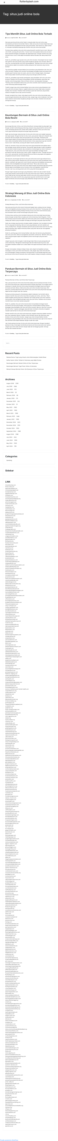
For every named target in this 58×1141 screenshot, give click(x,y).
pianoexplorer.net (10, 1034)
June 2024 (9, 440)
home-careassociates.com (12, 709)
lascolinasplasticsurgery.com (13, 998)
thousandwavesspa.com (11, 886)
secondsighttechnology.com (12, 668)
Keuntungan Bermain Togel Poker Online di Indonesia (21, 366)
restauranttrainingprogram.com (13, 682)
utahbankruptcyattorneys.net (13, 621)
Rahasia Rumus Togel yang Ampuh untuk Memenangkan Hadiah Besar (26, 357)
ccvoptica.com (9, 1010)
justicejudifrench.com (11, 813)
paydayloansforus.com (11, 519)
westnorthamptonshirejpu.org (13, 568)
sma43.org (8, 1002)
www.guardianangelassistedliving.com (15, 1056)
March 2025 (9, 413)
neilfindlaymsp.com (10, 889)
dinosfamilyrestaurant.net (12, 588)
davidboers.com (9, 944)
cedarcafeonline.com (10, 500)
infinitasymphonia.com (11, 784)
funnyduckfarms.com (10, 1088)
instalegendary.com (10, 529)
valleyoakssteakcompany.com (13, 903)
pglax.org (7, 857)
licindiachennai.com (10, 492)
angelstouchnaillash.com (12, 660)
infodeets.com (9, 495)
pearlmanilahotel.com (11, 546)
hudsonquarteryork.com (11, 1049)
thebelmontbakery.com (11, 520)
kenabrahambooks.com (11, 775)
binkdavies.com (9, 772)
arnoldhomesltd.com (10, 611)
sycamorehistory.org (10, 1025)
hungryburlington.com (11, 820)
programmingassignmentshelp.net (14, 514)
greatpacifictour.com (10, 883)
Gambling (12, 105)
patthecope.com (9, 911)
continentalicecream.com (12, 769)
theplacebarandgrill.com (11, 894)
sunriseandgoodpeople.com (12, 862)
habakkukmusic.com (10, 952)
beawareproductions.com (12, 804)
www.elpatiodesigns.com (12, 1048)
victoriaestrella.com (10, 884)
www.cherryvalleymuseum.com (13, 578)
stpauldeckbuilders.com (11, 985)
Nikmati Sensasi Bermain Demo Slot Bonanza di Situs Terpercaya (25, 369)
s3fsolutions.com (9, 599)
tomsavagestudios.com (11, 687)
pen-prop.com (9, 961)
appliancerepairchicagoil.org (12, 526)
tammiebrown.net (10, 832)
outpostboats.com (10, 723)
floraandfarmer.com (10, 597)
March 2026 (9, 392)
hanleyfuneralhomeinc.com (12, 653)
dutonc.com (8, 833)
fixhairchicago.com (10, 906)
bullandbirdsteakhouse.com (12, 996)
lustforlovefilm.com (10, 781)
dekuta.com (8, 1019)
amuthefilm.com (9, 779)
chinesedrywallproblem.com (12, 864)
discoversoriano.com (10, 738)
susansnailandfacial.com (11, 959)
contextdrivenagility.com (11, 806)
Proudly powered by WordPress (9, 1140)
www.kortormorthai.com (11, 978)
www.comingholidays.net (12, 741)
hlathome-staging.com (11, 673)
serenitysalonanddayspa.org (12, 498)
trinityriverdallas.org (10, 701)
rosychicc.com (9, 721)
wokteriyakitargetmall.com (12, 675)
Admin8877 (24, 37)
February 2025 (10, 416)
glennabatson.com (10, 762)
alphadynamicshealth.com (12, 1083)
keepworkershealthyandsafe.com (14, 531)
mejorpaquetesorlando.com (12, 655)
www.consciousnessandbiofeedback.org (16, 1029)
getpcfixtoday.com (10, 539)
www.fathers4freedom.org (12, 964)
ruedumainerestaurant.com (12, 791)
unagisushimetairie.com (11, 536)
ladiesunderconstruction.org (12, 583)
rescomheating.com (10, 1116)
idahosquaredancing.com (12, 626)
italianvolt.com (9, 633)
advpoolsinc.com (9, 898)
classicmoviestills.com (11, 735)
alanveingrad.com (10, 845)
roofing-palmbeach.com (11, 607)
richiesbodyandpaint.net (11, 490)
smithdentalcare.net (10, 1121)
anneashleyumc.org (10, 981)
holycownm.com (9, 877)
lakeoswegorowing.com (11, 1100)
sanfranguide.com (10, 743)
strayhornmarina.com (11, 764)
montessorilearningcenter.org (13, 1066)
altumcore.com (9, 918)
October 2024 (10, 428)
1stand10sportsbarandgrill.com (13, 656)
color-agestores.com (10, 716)
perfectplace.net (9, 702)
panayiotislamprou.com (11, 560)
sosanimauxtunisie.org (11, 551)
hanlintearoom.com (10, 1087)
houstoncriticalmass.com (12, 748)
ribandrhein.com (9, 694)
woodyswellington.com (11, 1044)
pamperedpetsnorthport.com (13, 646)
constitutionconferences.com (13, 910)
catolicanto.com (9, 697)
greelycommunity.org (11, 789)
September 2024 (11, 431)
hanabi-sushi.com (10, 1015)
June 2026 (9, 389)
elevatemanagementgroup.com (13, 1092)
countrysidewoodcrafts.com (12, 524)
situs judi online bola (24, 105)
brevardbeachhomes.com (12, 600)
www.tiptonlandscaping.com (12, 1007)
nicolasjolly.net (9, 782)
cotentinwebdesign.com (11, 580)
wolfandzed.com (9, 1017)
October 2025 (10, 404)
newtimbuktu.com (10, 509)
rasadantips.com (9, 507)
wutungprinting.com (10, 849)
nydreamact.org (9, 534)
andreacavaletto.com (10, 711)
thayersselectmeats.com (11, 925)
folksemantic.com (10, 629)
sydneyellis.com (9, 679)
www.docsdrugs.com (10, 990)
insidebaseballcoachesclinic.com (14, 1075)
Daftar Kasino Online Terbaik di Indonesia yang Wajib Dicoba (23, 360)
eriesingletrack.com (10, 645)
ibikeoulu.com (9, 808)
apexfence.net (9, 1126)
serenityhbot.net (9, 956)
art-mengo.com (9, 828)
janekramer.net (9, 825)
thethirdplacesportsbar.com (12, 1041)
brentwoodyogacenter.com (12, 1005)
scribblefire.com (9, 706)
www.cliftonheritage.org (11, 1000)
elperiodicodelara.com (11, 488)
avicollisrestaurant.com (11, 891)
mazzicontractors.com (11, 1039)
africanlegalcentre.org (11, 786)
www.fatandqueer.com (11, 979)
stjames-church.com (10, 798)
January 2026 (10, 398)
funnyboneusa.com (10, 869)
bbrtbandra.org (9, 541)
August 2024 (10, 434)
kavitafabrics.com (10, 874)
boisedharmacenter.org (11, 714)
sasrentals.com (9, 667)
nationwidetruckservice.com (12, 879)
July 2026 (9, 386)
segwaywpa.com (9, 928)
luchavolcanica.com (10, 876)
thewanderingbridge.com (12, 815)
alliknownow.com (9, 753)
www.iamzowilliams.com (11, 1031)
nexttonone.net (9, 954)
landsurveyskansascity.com (12, 983)
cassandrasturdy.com (11, 731)
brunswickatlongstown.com (12, 821)
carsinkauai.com (9, 1076)
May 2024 (9, 443)
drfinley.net (8, 1095)
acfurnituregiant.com (10, 502)
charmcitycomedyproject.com (13, 803)
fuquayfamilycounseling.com (13, 1102)
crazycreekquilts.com (11, 770)
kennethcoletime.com (11, 818)
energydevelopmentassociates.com (14, 595)
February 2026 (10, 395)
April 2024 (9, 446)
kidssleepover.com (10, 515)
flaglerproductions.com (11, 765)
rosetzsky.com (9, 792)
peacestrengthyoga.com (11, 971)
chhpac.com (8, 1109)
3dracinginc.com (9, 747)
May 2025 (9, 407)
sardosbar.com (9, 631)
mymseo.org (8, 1107)
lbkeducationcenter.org (11, 699)
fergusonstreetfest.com (11, 1068)
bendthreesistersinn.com (12, 866)
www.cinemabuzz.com (11, 1020)
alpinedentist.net (9, 554)
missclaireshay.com (10, 485)
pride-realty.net (9, 1082)
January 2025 (10, 419)
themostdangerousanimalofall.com (14, 750)
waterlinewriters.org (10, 934)
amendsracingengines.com (12, 976)
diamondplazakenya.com (11, 1059)
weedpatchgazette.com (11, 641)
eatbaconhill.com (9, 512)
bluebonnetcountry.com (11, 543)
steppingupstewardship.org (12, 1008)
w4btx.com (8, 658)
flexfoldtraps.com (10, 974)
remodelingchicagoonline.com (13, 1003)
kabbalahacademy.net (11, 662)
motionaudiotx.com (10, 1112)
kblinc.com (8, 643)
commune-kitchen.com (11, 777)
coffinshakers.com (10, 809)
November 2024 (11, 425)
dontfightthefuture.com (11, 609)
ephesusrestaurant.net (11, 1042)
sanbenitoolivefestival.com (12, 733)
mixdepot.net (8, 1022)
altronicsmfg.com (9, 510)
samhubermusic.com (10, 1124)
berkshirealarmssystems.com (13, 634)
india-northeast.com (10, 605)
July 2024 (9, 437)
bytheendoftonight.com (11, 724)
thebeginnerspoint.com (11, 740)
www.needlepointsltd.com (12, 995)
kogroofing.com (9, 553)
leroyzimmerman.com (11, 1093)
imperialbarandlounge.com (12, 616)
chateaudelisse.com (10, 563)
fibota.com (8, 1051)
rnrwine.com (8, 1099)
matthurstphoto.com (10, 1071)
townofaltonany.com (10, 855)
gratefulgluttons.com (10, 728)
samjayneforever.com (11, 1070)
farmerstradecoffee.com (11, 940)
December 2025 (11, 401)
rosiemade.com (9, 648)
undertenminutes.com (11, 503)
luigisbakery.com (9, 1013)
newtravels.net (9, 517)
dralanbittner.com (10, 638)
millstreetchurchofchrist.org (12, 1078)
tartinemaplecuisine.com (12, 823)
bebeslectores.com (10, 585)
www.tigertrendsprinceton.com (13, 962)
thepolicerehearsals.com (12, 752)
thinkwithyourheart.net (11, 619)
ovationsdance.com (10, 692)
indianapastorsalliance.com (12, 901)
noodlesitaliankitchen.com (12, 532)
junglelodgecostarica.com (12, 838)
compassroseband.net (11, 917)
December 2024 (11, 422)
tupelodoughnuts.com (11, 650)
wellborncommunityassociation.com (14, 565)
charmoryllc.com (9, 745)
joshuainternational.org (11, 957)
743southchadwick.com (11, 604)
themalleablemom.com (11, 816)
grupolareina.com (10, 577)
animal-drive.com (10, 920)
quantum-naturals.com (11, 1065)
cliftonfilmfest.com (10, 614)
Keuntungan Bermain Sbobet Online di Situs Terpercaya (22, 363)
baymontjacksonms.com (11, 854)
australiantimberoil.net (11, 587)
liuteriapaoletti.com (10, 860)
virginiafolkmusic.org (10, 690)
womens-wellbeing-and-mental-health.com (17, 689)
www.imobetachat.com (11, 945)
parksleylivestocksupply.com (13, 713)
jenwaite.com (8, 1090)
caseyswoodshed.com (11, 905)
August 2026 (10, 383)
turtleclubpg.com (9, 881)
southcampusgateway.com (12, 561)
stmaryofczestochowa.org (12, 811)
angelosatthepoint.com (11, 900)
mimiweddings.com (10, 1117)
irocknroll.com (9, 622)
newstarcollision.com (11, 665)
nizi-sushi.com (9, 826)
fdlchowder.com (9, 993)
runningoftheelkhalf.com (11, 968)
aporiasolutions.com (10, 927)
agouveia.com (9, 1104)
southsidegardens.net (11, 1036)
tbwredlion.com (9, 1061)
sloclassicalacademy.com (12, 758)
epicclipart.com (9, 544)
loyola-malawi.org (10, 719)
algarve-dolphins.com (11, 843)
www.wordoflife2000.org (12, 624)
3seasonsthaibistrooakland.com (13, 704)
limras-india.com (9, 486)
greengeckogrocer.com (11, 672)
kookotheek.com (9, 558)
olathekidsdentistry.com (11, 651)
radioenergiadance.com (11, 556)
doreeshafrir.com (9, 801)
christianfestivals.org (10, 840)
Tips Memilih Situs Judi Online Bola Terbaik (28, 33)
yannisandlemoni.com (11, 639)
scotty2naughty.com (10, 799)
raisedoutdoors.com (10, 617)
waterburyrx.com (9, 896)
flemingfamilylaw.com (11, 1097)
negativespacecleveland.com (13, 859)
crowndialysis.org (10, 680)
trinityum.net (8, 1037)
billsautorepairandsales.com (12, 1063)
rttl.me (7, 1114)
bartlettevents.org (10, 573)
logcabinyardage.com (11, 942)
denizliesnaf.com (9, 908)
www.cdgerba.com (10, 1053)
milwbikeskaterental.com (12, 852)
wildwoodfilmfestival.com (12, 566)
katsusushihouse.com (11, 787)
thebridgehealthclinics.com (12, 932)
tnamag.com (8, 922)
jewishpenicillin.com (10, 685)
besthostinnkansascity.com (12, 1119)
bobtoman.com (9, 549)
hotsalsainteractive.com (11, 497)
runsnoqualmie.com (10, 988)
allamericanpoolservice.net (12, 684)
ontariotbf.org (9, 527)
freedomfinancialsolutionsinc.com (14, 973)
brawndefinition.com (10, 767)
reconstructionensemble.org (13, 872)
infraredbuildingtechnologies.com (14, 590)
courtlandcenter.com (10, 888)
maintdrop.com (9, 548)
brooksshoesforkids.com (12, 923)
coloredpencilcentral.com (12, 612)
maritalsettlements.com (11, 850)
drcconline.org (9, 893)
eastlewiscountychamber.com (13, 755)
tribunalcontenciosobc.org (12, 757)
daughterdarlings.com (11, 493)
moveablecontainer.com (11, 575)
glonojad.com (8, 794)
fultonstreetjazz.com (10, 571)
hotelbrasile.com (9, 570)
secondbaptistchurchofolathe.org (14, 1105)
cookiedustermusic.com (11, 871)
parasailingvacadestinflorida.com (14, 1080)
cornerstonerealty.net (11, 1027)
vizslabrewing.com (10, 636)
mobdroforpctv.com (10, 730)
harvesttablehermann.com (12, 592)
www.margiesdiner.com (11, 991)
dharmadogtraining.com (11, 1110)
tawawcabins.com (10, 628)
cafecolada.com (9, 736)
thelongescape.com (10, 835)
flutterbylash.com (10, 1085)
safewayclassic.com (10, 522)
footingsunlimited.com (11, 986)
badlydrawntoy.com (10, 949)
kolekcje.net (8, 696)
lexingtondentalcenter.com (12, 677)
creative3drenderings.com (12, 939)
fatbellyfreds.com (10, 1046)
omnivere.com (9, 505)
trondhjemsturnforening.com (13, 1058)
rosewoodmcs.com (10, 1024)
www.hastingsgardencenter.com (14, 1032)
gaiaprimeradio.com (10, 830)
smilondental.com (10, 663)
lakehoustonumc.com (11, 951)
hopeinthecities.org (10, 726)
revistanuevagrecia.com (11, 796)
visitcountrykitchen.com (11, 842)
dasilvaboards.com (10, 760)
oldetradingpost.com (10, 582)
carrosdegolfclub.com (11, 594)
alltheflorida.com (9, 1073)
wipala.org (8, 718)
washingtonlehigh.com (11, 1012)
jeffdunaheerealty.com (11, 969)
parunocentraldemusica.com (12, 1054)
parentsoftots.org (10, 937)
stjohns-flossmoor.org (11, 867)
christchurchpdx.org (10, 774)
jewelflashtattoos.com (11, 537)
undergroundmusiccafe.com (12, 1122)
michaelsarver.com (10, 670)
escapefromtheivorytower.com (13, 602)
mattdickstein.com (10, 947)
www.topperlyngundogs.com (13, 966)
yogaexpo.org (9, 707)
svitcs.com (8, 913)
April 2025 (9, 410)
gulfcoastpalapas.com (11, 930)
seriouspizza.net (9, 915)
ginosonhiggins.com (10, 847)
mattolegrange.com (10, 837)
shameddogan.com (10, 935)
